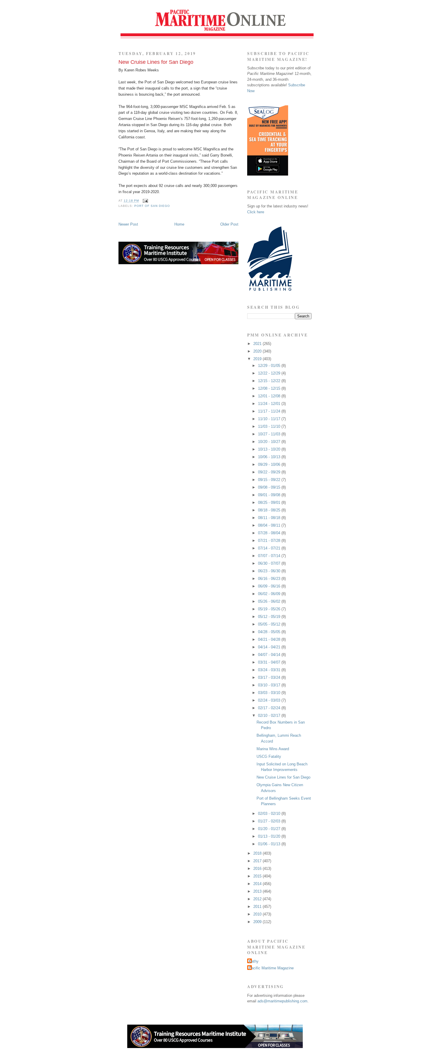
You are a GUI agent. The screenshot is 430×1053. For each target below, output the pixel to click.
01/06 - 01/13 (269, 844)
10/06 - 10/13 (269, 457)
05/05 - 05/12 (269, 624)
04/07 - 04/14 (269, 654)
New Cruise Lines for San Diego (155, 62)
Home (179, 224)
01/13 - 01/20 (269, 836)
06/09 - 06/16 (269, 586)
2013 (258, 891)
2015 (258, 876)
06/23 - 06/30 (269, 571)
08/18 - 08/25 (269, 510)
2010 (258, 914)
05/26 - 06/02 (269, 601)
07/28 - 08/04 (269, 533)
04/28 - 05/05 (269, 632)
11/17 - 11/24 (269, 411)
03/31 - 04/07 (269, 662)
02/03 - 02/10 (269, 813)
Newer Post (128, 224)
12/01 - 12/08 (269, 396)
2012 (258, 899)
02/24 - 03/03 (269, 700)
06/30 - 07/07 (269, 563)
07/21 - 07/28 (269, 540)
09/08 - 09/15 (269, 487)
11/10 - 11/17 (269, 419)
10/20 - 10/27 (269, 441)
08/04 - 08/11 (269, 525)
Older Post (229, 224)
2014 (258, 884)
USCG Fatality (269, 756)
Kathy (254, 961)
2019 (258, 359)
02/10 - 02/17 (269, 715)
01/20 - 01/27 (269, 829)
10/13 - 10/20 (269, 449)
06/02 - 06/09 (269, 594)
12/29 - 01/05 (269, 365)
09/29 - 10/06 (269, 464)
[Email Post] (144, 200)
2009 (258, 922)
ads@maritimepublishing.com (282, 1001)
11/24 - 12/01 (269, 403)
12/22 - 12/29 (269, 373)
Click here (255, 212)
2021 (258, 343)
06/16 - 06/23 (269, 578)
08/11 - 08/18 (269, 518)
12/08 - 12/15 (269, 388)
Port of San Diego (152, 205)
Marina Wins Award (273, 749)
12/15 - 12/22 (269, 381)
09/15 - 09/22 (269, 479)
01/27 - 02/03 (269, 821)
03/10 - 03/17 (269, 685)
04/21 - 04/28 (269, 639)
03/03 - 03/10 (269, 692)
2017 (258, 861)
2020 (258, 351)
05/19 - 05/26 (269, 609)
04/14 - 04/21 (269, 647)
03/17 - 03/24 (269, 677)
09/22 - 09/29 (269, 472)
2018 (258, 853)
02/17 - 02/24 (269, 708)
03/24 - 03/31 (269, 670)
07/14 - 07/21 (269, 548)
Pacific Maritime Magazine (271, 968)
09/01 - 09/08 (269, 495)
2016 (258, 868)
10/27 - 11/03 (269, 434)
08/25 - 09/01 (269, 502)
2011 (258, 906)
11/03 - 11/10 (269, 426)
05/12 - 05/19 (269, 616)
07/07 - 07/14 (269, 556)
